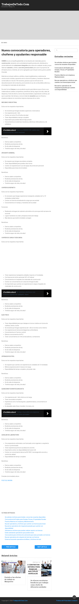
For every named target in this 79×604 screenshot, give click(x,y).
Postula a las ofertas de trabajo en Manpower (13, 579)
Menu (5, 42)
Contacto (74, 600)
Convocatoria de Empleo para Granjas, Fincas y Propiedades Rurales (25, 519)
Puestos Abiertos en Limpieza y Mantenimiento (19, 521)
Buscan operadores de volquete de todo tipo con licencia (22, 537)
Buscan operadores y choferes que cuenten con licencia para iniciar (25, 524)
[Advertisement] (39, 25)
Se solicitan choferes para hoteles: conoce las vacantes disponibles (25, 517)
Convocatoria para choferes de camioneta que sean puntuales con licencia (27, 535)
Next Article (42, 547)
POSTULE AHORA (7, 480)
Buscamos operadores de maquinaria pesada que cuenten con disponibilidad (65, 87)
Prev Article (10, 547)
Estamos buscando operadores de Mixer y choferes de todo (23, 539)
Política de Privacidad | (63, 600)
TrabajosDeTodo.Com (15, 4)
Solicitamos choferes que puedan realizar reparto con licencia (23, 530)
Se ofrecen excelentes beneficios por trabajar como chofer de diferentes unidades (39, 583)
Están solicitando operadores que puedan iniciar (19, 532)
